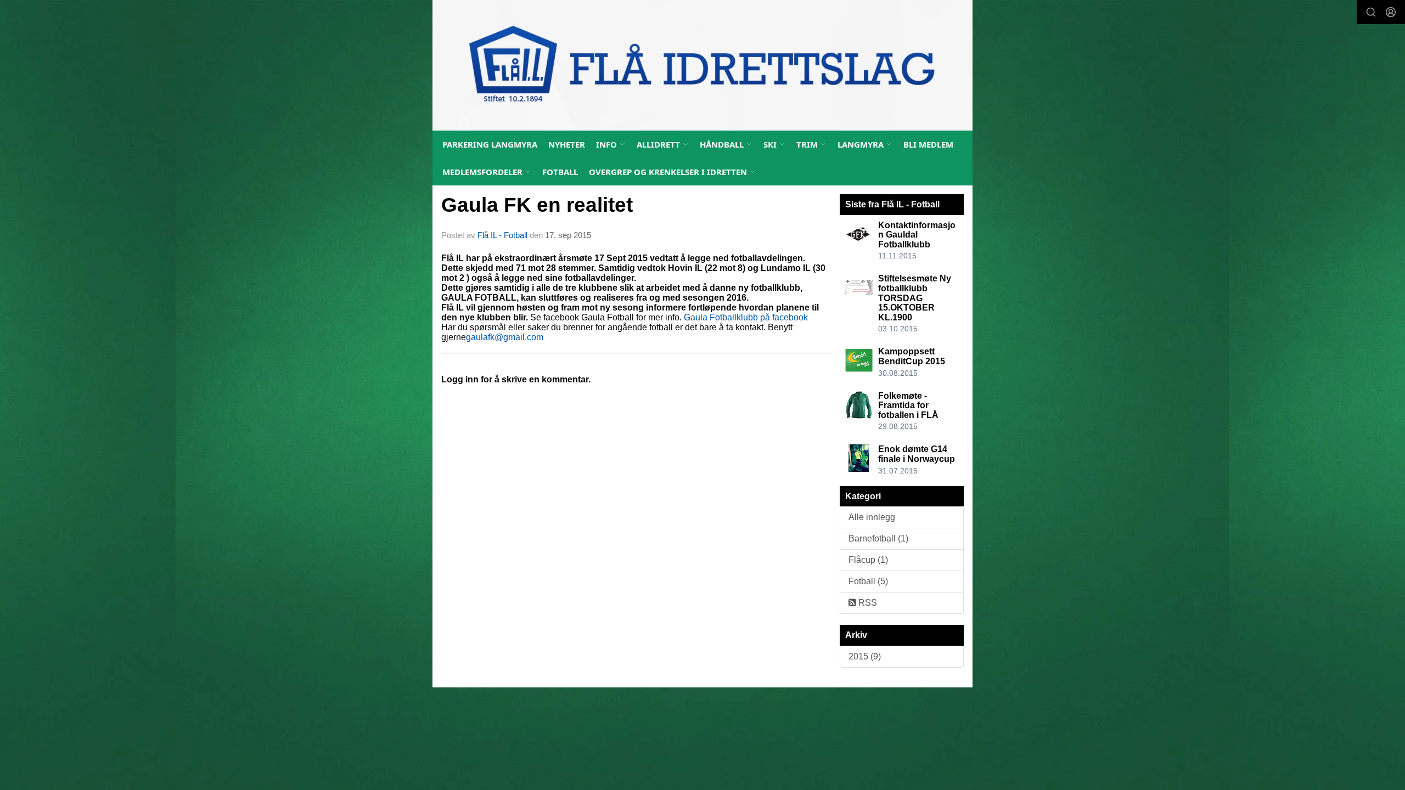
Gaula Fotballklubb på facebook (746, 317)
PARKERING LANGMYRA (489, 144)
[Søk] (1371, 12)
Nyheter (566, 144)
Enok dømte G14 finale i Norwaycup (916, 454)
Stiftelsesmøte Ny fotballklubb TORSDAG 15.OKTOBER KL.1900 (914, 297)
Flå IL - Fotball (502, 235)
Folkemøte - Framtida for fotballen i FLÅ (908, 405)
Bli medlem (928, 144)
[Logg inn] (1391, 12)
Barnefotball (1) (878, 538)
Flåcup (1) (868, 560)
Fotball (560, 171)
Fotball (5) (868, 581)
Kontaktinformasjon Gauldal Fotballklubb (917, 235)
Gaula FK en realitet (537, 205)
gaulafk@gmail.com (504, 337)
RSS (866, 602)
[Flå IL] (702, 65)
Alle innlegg (871, 517)
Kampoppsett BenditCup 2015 (911, 356)
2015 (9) (864, 656)
